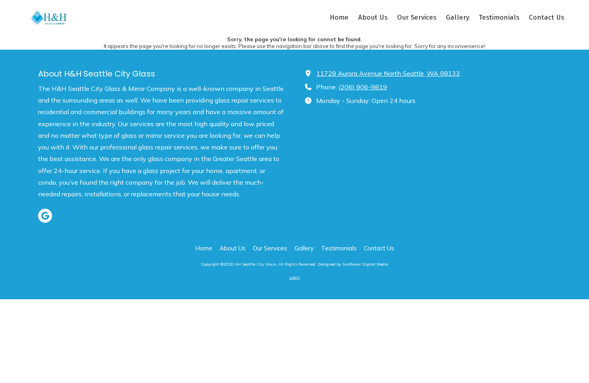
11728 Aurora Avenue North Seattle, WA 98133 (388, 73)
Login (294, 277)
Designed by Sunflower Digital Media (353, 264)
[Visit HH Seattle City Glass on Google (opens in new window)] (45, 216)
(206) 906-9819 (363, 87)
